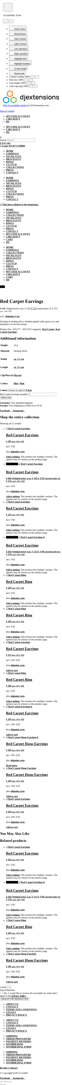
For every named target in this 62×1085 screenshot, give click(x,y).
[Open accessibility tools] (8, 7)
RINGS (10, 162)
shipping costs (18, 451)
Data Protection (7, 990)
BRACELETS (13, 159)
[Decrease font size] (26, 80)
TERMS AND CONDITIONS (21, 1009)
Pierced (17, 375)
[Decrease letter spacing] (31, 86)
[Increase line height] (33, 83)
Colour (3, 390)
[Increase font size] (31, 80)
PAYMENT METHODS (18, 1041)
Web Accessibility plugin (15, 105)
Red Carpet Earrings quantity (14, 394)
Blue (16, 383)
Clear (29, 390)
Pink (22, 383)
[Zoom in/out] (1, 1081)
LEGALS (11, 1012)
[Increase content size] (37, 76)
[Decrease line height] (29, 83)
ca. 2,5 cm (19, 367)
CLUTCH (11, 164)
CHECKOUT (13, 119)
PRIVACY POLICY (16, 1015)
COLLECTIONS (15, 167)
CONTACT (12, 172)
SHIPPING (12, 1036)
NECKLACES (13, 156)
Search (3, 140)
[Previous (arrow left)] (1, 1084)
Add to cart (6, 397)
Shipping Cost (12, 316)
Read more (11, 765)
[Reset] (5, 21)
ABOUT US (12, 1004)
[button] (31, 137)
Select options (13, 456)
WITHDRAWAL (14, 1044)
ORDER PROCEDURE (18, 1038)
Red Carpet (48, 329)
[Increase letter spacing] (36, 86)
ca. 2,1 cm (19, 359)
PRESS (10, 170)
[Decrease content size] (32, 76)
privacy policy (18, 996)
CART (9, 239)
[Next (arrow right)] (4, 1084)
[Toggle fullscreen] (4, 1081)
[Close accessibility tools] (11, 21)
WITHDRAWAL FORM (18, 1047)
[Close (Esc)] (10, 1081)
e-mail (3, 987)
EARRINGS (12, 153)
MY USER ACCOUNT (18, 116)
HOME (10, 151)
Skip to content (7, 111)
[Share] (7, 1081)
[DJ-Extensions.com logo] (31, 102)
